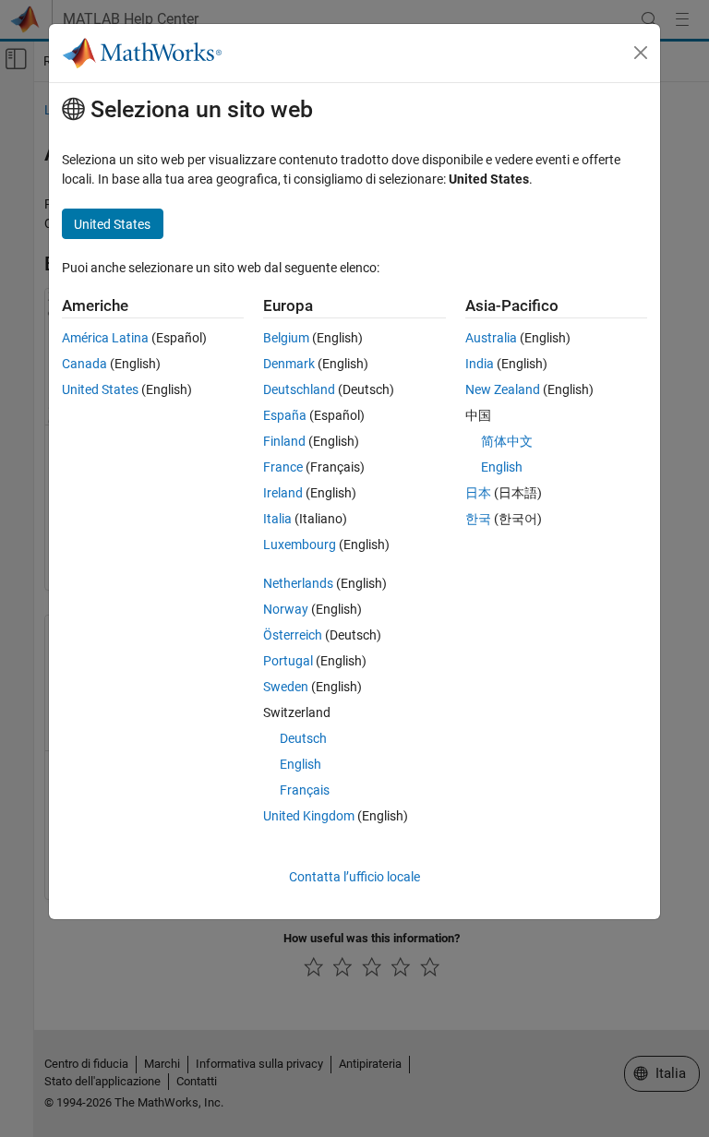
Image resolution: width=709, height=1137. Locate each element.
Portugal (288, 660)
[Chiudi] (641, 53)
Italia (277, 518)
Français (305, 790)
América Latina (105, 337)
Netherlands (298, 583)
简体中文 (507, 441)
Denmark (289, 363)
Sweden (285, 686)
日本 (478, 492)
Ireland (283, 492)
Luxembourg (299, 544)
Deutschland (299, 389)
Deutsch (303, 738)
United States (100, 389)
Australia (491, 337)
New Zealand (502, 389)
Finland (284, 441)
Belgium (286, 337)
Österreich (292, 635)
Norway (285, 609)
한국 (478, 518)
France (283, 467)
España (284, 415)
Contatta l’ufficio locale (354, 876)
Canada (84, 363)
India (479, 363)
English (300, 764)
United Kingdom (308, 815)
